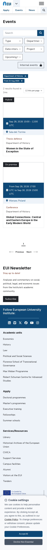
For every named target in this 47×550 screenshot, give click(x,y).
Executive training (12, 408)
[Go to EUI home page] (7, 3)
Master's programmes (14, 403)
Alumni (7, 469)
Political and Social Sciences (17, 356)
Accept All (23, 534)
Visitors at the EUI (12, 475)
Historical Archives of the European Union (21, 444)
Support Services (12, 458)
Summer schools (11, 420)
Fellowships (9, 414)
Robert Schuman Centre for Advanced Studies (22, 379)
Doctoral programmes (14, 397)
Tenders (7, 481)
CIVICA (6, 452)
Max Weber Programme (15, 371)
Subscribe (10, 299)
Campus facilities (11, 463)
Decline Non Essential (23, 542)
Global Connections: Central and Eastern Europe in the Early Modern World (23, 220)
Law (5, 350)
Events (19, 10)
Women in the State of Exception (19, 150)
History (7, 344)
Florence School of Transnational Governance (20, 363)
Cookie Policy (11, 519)
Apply (6, 10)
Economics (8, 338)
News (32, 10)
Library (6, 437)
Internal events (29, 65)
